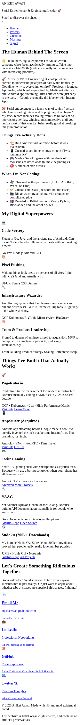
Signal (14, 43)
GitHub (19, 447)
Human (14, 28)
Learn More (22, 409)
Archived (8, 485)
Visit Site (7, 409)
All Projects (27, 557)
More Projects (24, 485)
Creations (16, 35)
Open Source (28, 523)
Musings (15, 39)
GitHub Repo (10, 523)
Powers (14, 32)
